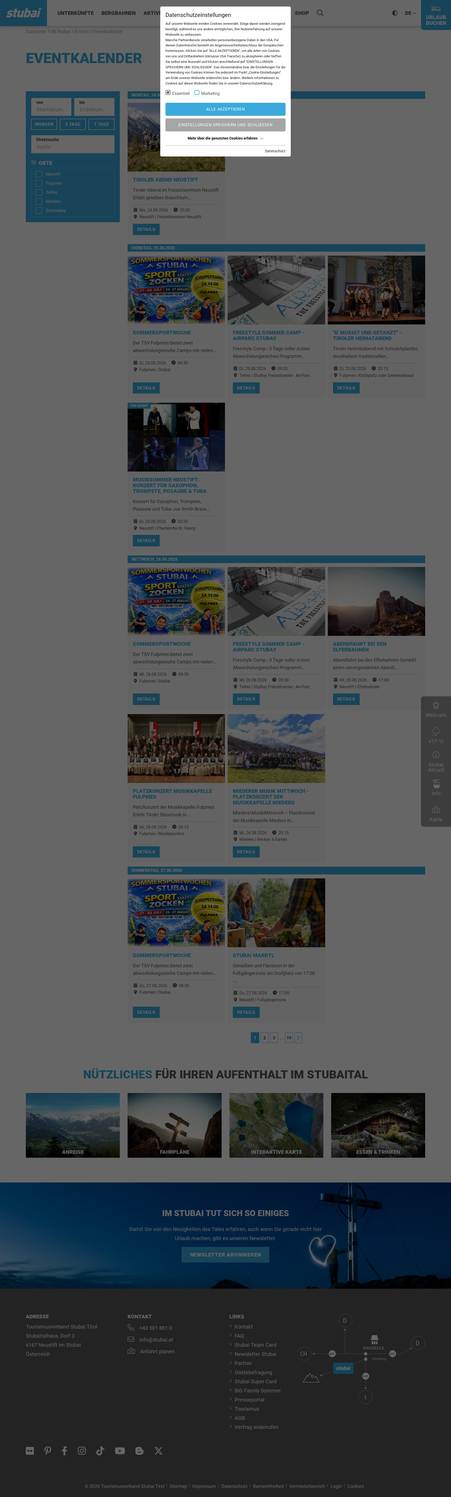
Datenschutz (275, 151)
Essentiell (181, 93)
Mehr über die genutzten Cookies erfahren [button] (223, 138)
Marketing (210, 93)
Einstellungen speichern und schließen (225, 125)
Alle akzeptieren (225, 109)
